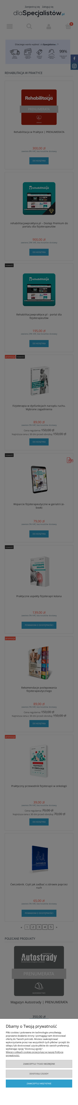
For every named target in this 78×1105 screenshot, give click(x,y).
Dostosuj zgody (39, 1074)
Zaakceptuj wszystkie (39, 1083)
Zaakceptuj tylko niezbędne (39, 1064)
